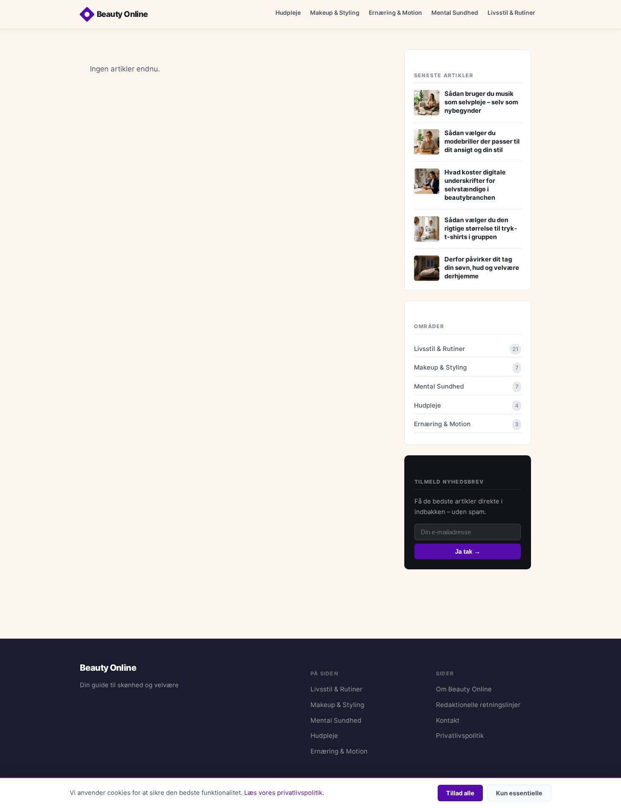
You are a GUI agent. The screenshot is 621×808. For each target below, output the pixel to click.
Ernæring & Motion (395, 12)
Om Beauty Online (464, 689)
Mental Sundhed (454, 12)
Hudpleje (288, 12)
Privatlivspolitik (460, 736)
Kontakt (448, 720)
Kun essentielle (519, 793)
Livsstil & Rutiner (511, 12)
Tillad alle (460, 793)
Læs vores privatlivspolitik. (284, 793)
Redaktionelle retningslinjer (478, 705)
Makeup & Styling (335, 12)
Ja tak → (467, 551)
